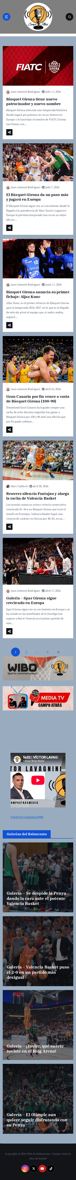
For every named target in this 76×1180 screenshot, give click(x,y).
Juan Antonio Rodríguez (25, 91)
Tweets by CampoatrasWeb (27, 817)
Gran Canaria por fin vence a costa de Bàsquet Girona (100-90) (38, 398)
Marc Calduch (19, 486)
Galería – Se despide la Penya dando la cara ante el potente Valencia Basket (36, 898)
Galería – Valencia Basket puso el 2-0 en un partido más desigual (38, 972)
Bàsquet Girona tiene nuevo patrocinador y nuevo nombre (33, 101)
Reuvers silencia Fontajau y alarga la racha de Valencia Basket (37, 496)
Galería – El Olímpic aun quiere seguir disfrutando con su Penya (37, 1120)
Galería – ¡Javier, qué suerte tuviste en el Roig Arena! (35, 1048)
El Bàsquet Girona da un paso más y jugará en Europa (37, 197)
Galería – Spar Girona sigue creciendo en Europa (31, 600)
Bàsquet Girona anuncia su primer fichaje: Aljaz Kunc (38, 294)
